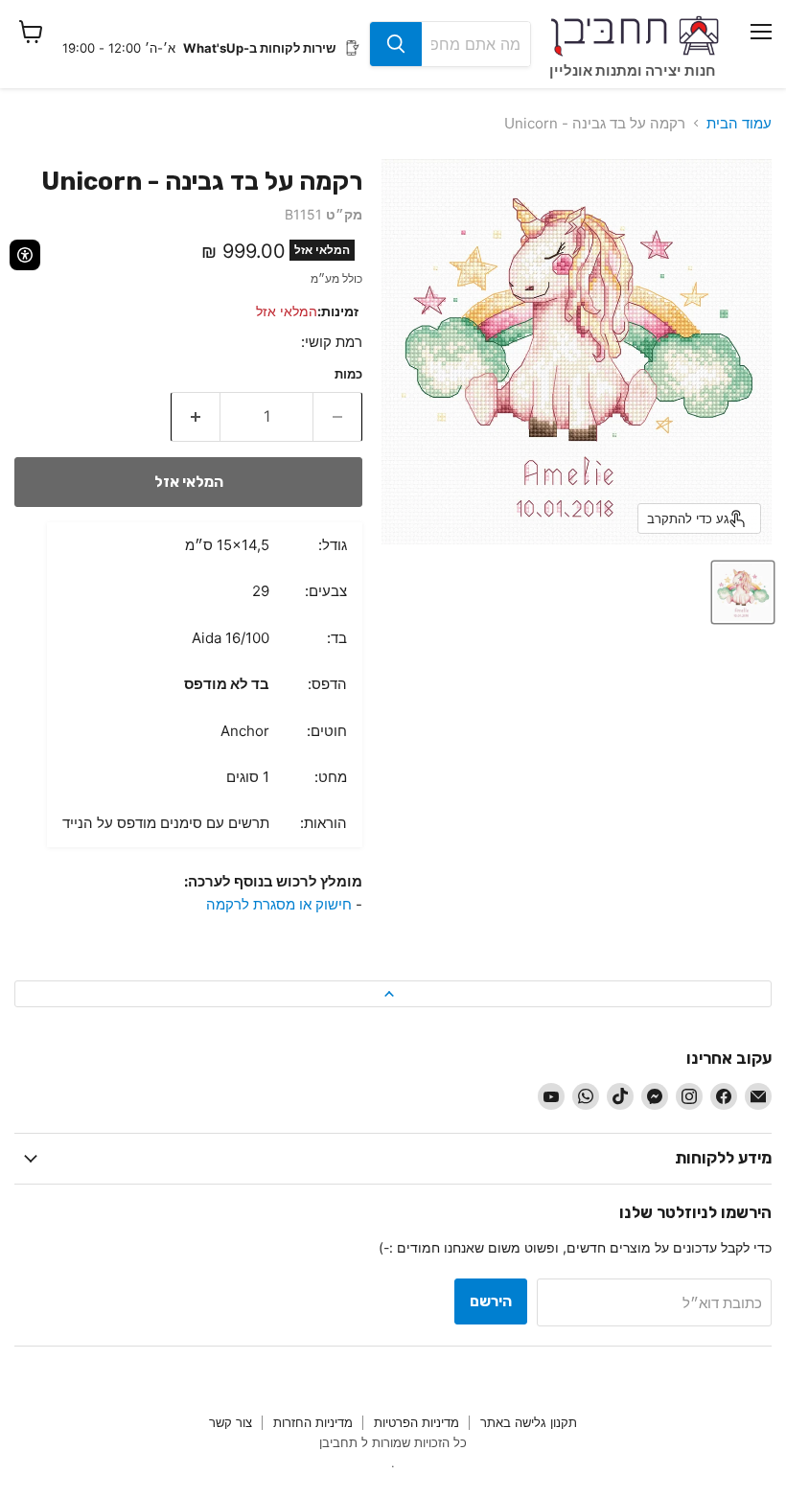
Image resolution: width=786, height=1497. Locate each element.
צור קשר (230, 1422)
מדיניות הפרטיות (416, 1422)
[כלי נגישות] (25, 255)
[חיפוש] (396, 44)
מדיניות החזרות (313, 1422)
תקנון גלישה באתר (528, 1422)
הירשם (491, 1301)
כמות (348, 374)
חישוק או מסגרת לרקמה (279, 904)
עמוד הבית (739, 123)
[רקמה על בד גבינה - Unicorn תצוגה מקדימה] (743, 592)
